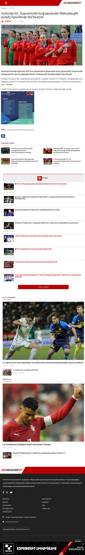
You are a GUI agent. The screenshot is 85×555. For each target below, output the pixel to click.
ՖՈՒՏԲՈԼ (12, 8)
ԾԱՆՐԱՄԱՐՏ (46, 499)
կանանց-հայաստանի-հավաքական (21, 130)
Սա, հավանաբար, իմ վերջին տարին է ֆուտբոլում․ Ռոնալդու (27, 444)
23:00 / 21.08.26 (9, 257)
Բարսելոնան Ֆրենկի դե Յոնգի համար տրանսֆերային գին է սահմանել (37, 210)
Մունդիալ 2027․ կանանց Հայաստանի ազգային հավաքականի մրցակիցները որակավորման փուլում (66, 150)
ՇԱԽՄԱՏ (45, 502)
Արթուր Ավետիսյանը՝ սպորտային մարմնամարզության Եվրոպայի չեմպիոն (38, 236)
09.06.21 (56, 166)
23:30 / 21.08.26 (9, 231)
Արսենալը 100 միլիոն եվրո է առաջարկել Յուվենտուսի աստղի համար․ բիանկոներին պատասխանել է (46, 223)
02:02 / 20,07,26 (19, 373)
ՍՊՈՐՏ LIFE (46, 508)
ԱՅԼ (43, 505)
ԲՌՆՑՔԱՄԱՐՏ (8, 508)
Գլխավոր (4, 8)
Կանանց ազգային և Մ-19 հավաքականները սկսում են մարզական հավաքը (67, 161)
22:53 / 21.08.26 (9, 270)
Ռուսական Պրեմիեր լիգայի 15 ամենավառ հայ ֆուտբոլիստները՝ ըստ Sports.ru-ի (39, 453)
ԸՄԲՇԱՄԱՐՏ (7, 512)
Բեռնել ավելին (43, 287)
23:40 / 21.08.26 (9, 218)
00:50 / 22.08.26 (9, 192)
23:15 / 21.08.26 (9, 244)
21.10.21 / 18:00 (18, 21)
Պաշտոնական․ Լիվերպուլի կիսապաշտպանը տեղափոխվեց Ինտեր (36, 262)
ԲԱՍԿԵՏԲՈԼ (7, 505)
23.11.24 (14, 166)
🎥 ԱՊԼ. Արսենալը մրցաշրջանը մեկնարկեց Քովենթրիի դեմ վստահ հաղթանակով (41, 184)
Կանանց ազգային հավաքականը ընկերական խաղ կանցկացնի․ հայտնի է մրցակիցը (24, 161)
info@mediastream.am (22, 529)
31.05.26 (14, 155)
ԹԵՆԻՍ (5, 502)
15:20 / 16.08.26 (18, 455)
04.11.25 (56, 155)
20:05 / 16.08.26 (8, 447)
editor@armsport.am (12, 522)
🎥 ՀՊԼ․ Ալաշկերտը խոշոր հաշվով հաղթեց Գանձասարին (33, 249)
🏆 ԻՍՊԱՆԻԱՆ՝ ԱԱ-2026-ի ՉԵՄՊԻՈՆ (25, 370)
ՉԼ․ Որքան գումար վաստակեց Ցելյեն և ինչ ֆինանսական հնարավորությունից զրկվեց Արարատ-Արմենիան (43, 363)
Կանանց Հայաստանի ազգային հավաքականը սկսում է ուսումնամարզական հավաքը (22, 150)
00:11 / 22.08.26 (9, 205)
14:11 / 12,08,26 (9, 365)
